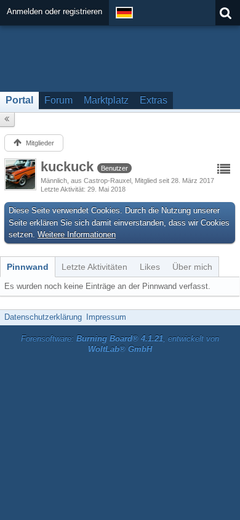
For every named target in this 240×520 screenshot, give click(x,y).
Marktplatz (106, 100)
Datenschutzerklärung (43, 317)
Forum (58, 100)
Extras (153, 100)
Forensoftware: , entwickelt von (120, 344)
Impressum (106, 317)
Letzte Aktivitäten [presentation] (94, 267)
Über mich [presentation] (192, 267)
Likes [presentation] (150, 267)
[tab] (27, 266)
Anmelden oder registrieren (54, 11)
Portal (19, 100)
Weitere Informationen (77, 234)
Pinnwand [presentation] (28, 267)
